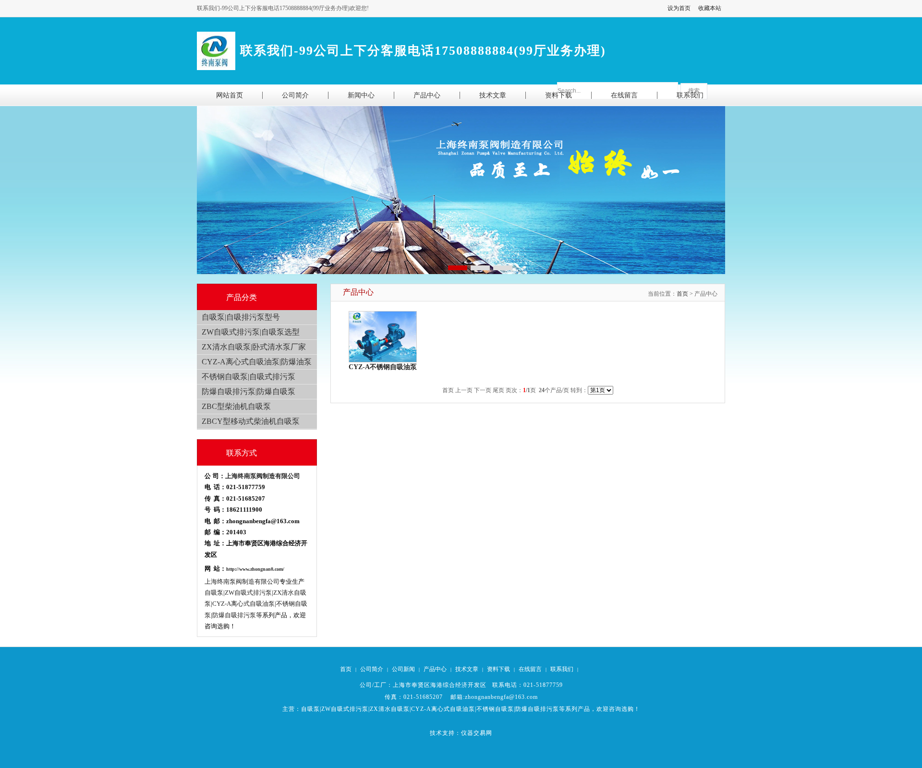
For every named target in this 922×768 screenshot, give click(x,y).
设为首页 (679, 8)
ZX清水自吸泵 (390, 709)
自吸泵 (310, 709)
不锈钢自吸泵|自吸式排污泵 (248, 376)
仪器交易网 (476, 733)
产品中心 (435, 669)
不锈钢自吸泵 (495, 709)
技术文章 (466, 669)
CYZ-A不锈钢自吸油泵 (383, 367)
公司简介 (371, 669)
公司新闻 (403, 669)
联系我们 (561, 669)
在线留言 (530, 669)
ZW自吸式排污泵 (344, 709)
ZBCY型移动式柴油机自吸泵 (251, 421)
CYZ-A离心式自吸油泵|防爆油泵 (257, 362)
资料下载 (498, 669)
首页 (682, 293)
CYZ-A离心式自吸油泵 (443, 709)
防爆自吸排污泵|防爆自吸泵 (248, 391)
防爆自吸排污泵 (537, 709)
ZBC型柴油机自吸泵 (236, 406)
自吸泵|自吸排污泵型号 (241, 317)
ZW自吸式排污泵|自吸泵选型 (251, 332)
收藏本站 (709, 8)
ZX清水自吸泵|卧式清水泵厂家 (254, 347)
